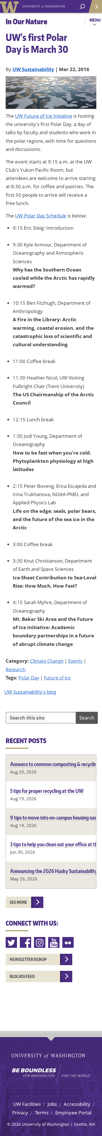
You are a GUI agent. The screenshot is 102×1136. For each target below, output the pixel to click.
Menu (95, 19)
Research (16, 669)
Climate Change (46, 661)
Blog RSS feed (22, 976)
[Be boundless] (51, 1074)
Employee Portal (73, 1112)
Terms (41, 1112)
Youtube (54, 942)
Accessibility (77, 1104)
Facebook (26, 942)
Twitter (12, 942)
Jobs (52, 1104)
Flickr (68, 942)
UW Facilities (27, 1104)
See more (18, 902)
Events (75, 661)
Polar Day (28, 678)
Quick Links (95, 6)
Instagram (40, 942)
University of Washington (10, 6)
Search (86, 717)
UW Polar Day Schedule (40, 215)
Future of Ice (57, 678)
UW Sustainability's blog (30, 692)
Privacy (20, 1112)
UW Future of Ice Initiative (43, 116)
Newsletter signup (28, 959)
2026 (16, 1124)
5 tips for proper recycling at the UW (46, 790)
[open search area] (82, 6)
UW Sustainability (33, 69)
